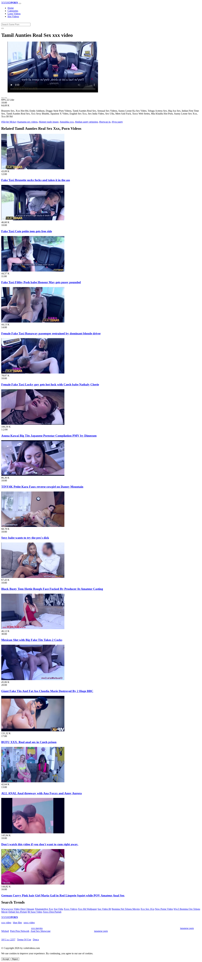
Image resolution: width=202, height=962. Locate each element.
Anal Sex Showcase (40, 931)
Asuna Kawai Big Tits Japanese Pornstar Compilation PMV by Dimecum (49, 435)
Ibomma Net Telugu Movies (126, 909)
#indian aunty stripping (86, 121)
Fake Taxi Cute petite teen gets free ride (26, 231)
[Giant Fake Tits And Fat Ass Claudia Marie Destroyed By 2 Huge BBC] (32, 679)
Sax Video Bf (104, 909)
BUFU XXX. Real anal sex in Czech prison (28, 742)
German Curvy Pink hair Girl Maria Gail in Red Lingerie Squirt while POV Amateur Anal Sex (63, 895)
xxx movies (37, 928)
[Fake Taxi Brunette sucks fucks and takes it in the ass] (32, 168)
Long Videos (14, 13)
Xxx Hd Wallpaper (87, 909)
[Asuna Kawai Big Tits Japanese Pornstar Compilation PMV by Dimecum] (32, 423)
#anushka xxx (67, 121)
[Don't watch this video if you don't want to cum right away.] (32, 832)
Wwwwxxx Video (10, 909)
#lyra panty (117, 121)
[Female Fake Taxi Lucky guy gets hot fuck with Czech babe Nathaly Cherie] (32, 372)
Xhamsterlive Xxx (44, 909)
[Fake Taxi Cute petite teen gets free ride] (32, 219)
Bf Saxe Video (35, 912)
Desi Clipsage (27, 909)
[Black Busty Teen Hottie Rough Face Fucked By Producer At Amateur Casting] (32, 577)
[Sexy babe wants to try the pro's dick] (32, 526)
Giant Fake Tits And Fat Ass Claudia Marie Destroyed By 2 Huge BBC (47, 691)
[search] (2, 28)
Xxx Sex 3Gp (147, 909)
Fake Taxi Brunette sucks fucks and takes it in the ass (35, 180)
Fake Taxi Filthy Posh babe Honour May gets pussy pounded (41, 282)
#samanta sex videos (27, 121)
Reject (15, 959)
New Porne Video (164, 909)
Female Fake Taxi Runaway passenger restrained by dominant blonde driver (51, 333)
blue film (17, 922)
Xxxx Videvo (70, 909)
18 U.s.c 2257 (8, 939)
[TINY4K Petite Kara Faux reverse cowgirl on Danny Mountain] (32, 475)
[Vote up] (2, 97)
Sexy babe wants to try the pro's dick (25, 537)
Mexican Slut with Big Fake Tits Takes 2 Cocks (31, 640)
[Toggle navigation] (20, 3)
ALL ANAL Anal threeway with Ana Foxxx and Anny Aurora (41, 793)
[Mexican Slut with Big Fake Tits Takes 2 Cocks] (32, 628)
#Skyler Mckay (9, 121)
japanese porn (187, 928)
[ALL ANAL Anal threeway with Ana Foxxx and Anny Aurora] (32, 781)
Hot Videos (13, 16)
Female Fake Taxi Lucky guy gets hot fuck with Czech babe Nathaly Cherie (50, 384)
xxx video (6, 922)
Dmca (36, 939)
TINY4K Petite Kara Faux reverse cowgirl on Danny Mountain (42, 486)
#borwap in (104, 121)
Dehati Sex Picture (17, 912)
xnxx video (29, 922)
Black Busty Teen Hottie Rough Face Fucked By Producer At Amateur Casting (52, 589)
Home (11, 8)
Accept (6, 959)
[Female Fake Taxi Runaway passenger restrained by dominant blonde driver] (32, 321)
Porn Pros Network (19, 931)
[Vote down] (5, 97)
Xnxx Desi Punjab (52, 912)
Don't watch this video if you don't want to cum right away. (39, 844)
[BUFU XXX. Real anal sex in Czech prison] (32, 730)
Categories (13, 10)
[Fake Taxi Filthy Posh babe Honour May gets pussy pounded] (32, 270)
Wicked (5, 931)
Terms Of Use (24, 939)
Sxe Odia (58, 909)
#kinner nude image (49, 121)
